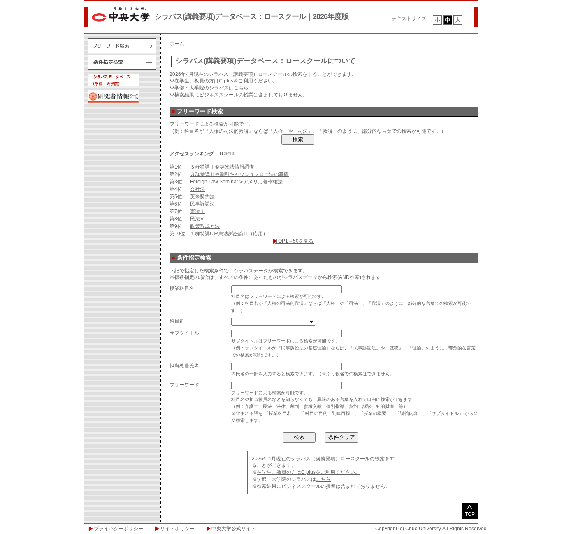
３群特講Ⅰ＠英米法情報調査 (222, 167)
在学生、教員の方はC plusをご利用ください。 (226, 81)
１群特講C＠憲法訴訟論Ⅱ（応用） (229, 234)
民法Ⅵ (197, 219)
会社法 (197, 189)
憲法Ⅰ (197, 211)
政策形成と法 (205, 226)
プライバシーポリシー (118, 529)
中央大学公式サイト (233, 529)
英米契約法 (202, 196)
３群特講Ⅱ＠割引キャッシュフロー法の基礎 (239, 174)
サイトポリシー (177, 529)
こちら (241, 88)
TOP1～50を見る (294, 241)
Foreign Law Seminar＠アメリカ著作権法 (236, 182)
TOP (470, 514)
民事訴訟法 (202, 204)
